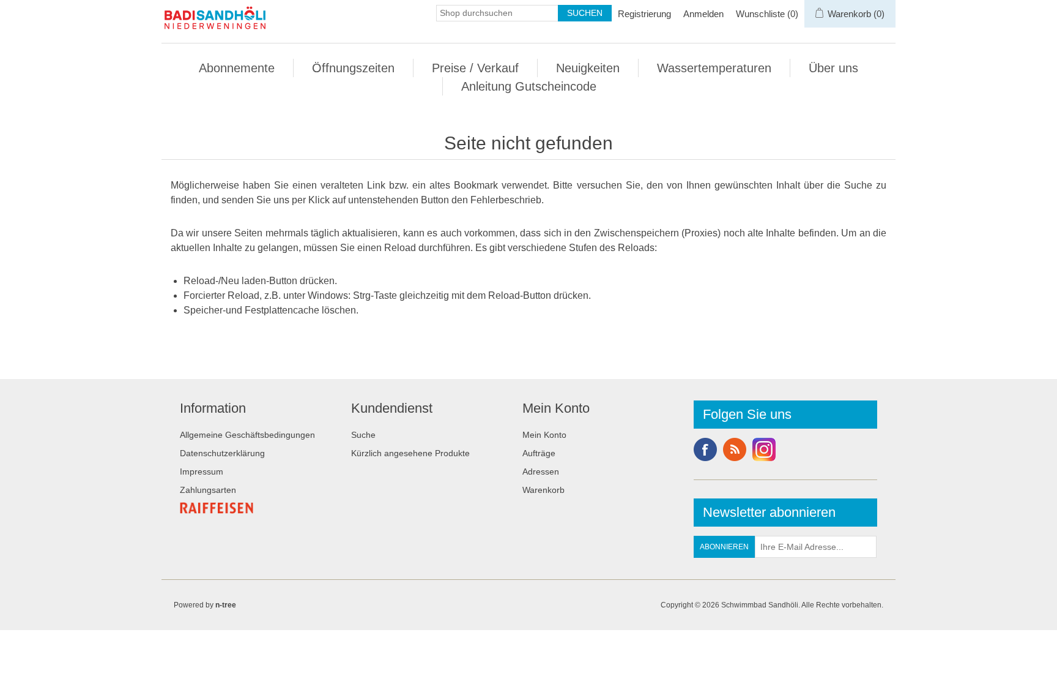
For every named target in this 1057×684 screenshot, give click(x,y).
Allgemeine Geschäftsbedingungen (247, 435)
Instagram (764, 449)
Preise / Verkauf (475, 68)
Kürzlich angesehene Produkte (410, 453)
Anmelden (703, 14)
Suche (363, 435)
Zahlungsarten (208, 490)
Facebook (705, 449)
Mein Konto (544, 435)
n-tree (225, 605)
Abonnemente (237, 68)
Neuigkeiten (588, 68)
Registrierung (644, 14)
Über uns (833, 68)
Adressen (540, 471)
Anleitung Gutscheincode (528, 86)
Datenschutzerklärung (222, 453)
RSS (734, 449)
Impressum (201, 471)
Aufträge (538, 453)
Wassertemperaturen (714, 68)
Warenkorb (543, 490)
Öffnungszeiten (353, 68)
